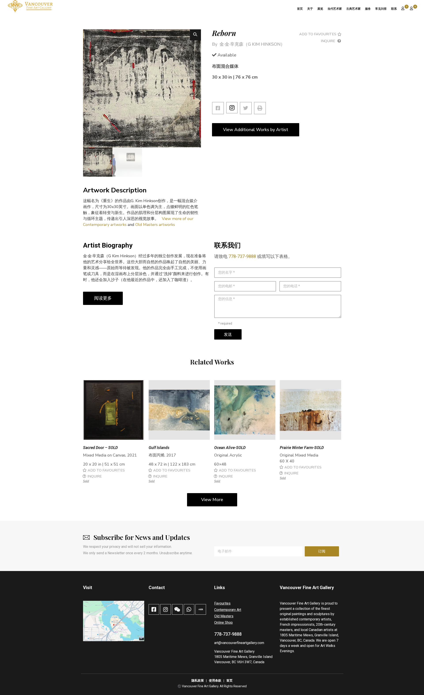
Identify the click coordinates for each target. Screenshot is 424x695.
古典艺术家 (353, 9)
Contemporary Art (227, 610)
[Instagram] (232, 107)
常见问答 (381, 9)
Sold (86, 481)
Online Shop (223, 622)
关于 (310, 9)
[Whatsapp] (189, 609)
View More (212, 500)
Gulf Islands (159, 447)
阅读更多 (103, 298)
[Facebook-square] (154, 609)
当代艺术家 (334, 9)
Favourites (222, 603)
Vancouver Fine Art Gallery (234, 651)
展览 (320, 9)
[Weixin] (177, 609)
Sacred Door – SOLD (100, 447)
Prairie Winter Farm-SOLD (302, 447)
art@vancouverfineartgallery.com (239, 643)
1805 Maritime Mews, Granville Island (243, 657)
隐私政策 (197, 680)
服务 (368, 9)
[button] (195, 34)
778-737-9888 (242, 256)
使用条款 (215, 680)
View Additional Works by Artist (255, 130)
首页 (300, 9)
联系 (394, 9)
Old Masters (223, 616)
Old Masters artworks (155, 224)
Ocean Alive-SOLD (230, 447)
